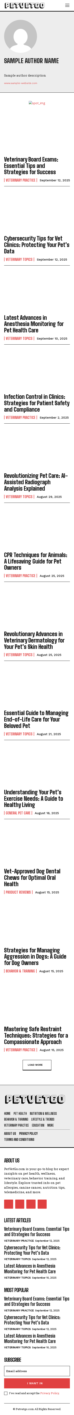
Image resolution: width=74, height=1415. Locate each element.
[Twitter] (6, 68)
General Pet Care (18, 813)
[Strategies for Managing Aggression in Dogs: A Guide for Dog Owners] (37, 923)
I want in (35, 1383)
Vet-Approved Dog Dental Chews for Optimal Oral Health (32, 877)
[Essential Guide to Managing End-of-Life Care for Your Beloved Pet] (37, 686)
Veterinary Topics (19, 259)
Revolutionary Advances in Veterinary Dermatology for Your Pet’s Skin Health (34, 640)
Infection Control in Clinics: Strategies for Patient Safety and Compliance (36, 403)
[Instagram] (19, 1204)
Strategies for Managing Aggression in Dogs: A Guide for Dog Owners (35, 956)
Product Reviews (18, 892)
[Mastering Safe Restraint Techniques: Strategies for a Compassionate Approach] (37, 1002)
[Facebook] (21, 68)
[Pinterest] (14, 68)
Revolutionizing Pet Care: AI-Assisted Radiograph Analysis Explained (36, 482)
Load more (35, 1064)
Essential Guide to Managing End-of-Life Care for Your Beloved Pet (36, 719)
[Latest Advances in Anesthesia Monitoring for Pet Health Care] (37, 290)
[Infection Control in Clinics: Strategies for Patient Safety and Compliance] (37, 369)
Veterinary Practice (20, 180)
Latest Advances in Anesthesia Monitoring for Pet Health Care (34, 324)
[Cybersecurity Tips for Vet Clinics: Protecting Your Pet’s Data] (37, 211)
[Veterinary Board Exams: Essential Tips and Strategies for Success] (37, 132)
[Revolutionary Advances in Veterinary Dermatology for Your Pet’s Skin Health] (37, 607)
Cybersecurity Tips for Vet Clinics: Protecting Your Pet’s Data (36, 245)
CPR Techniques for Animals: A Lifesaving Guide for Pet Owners (35, 561)
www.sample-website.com (20, 83)
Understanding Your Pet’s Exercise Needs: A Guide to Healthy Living (33, 798)
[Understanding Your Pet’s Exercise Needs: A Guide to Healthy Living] (37, 765)
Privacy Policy (49, 1393)
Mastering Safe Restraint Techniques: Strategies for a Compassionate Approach (36, 1035)
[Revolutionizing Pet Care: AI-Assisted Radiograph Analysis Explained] (37, 448)
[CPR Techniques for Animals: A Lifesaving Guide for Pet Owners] (37, 528)
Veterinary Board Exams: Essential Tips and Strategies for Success (31, 166)
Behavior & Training (20, 971)
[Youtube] (29, 68)
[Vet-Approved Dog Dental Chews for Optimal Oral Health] (37, 844)
